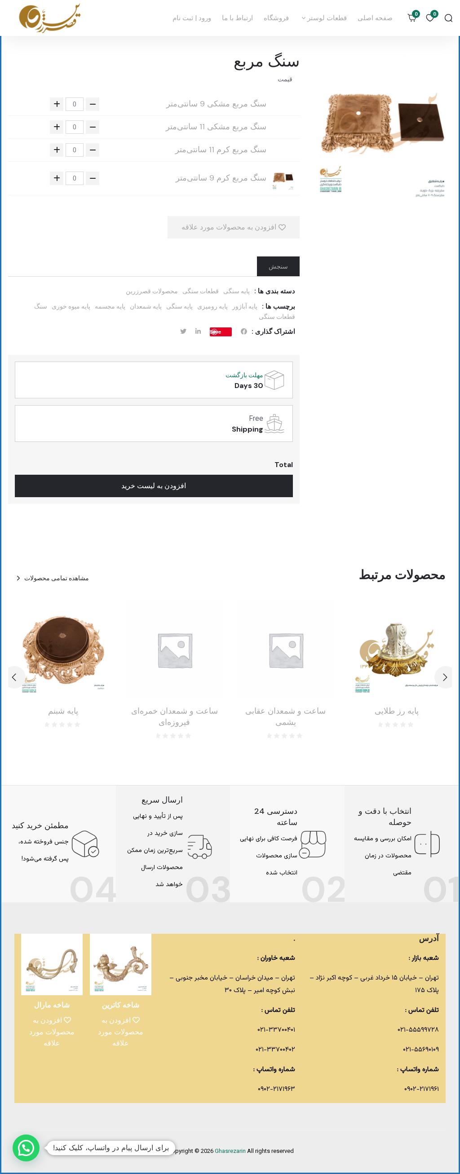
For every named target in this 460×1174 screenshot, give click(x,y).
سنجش (278, 266)
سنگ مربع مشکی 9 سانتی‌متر (216, 104)
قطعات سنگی (200, 291)
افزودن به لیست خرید (153, 485)
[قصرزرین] (50, 18)
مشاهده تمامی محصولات (56, 578)
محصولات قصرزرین (152, 291)
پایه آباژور (244, 306)
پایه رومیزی (212, 306)
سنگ (40, 306)
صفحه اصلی (375, 18)
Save (215, 331)
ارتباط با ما (237, 18)
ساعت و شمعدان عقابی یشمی (285, 717)
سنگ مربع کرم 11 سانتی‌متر (220, 150)
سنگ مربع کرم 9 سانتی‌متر (221, 178)
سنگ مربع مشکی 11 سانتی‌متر (216, 127)
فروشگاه (276, 18)
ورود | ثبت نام (191, 18)
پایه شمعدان (146, 306)
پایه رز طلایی (397, 711)
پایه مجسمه (110, 306)
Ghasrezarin (231, 1151)
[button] (14, 677)
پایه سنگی (236, 291)
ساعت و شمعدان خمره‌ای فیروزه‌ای (174, 717)
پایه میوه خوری (71, 306)
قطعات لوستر (326, 18)
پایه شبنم (63, 711)
